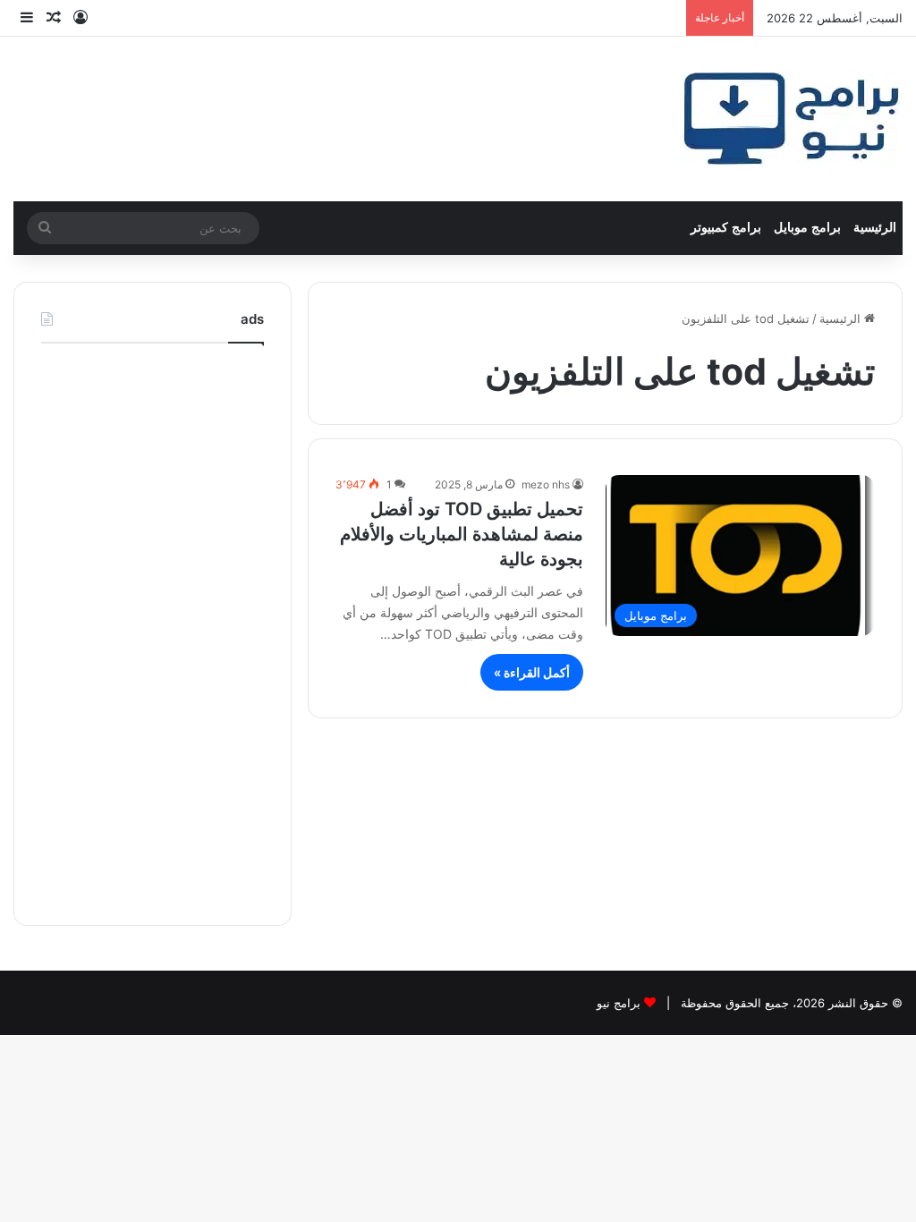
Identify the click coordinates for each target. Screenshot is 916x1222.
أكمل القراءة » (532, 672)
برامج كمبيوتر (726, 227)
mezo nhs (546, 484)
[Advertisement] (152, 629)
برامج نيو (618, 1003)
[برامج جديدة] (792, 118)
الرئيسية (874, 227)
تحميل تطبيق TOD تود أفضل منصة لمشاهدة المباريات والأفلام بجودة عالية (461, 534)
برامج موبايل (807, 227)
